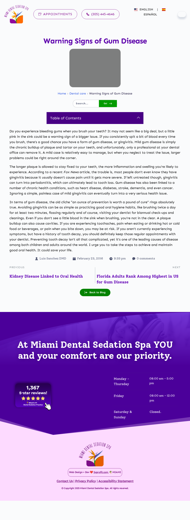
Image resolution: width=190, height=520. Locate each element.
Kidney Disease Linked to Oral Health (46, 276)
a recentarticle (70, 172)
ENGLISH (146, 9)
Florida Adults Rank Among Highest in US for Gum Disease (137, 279)
